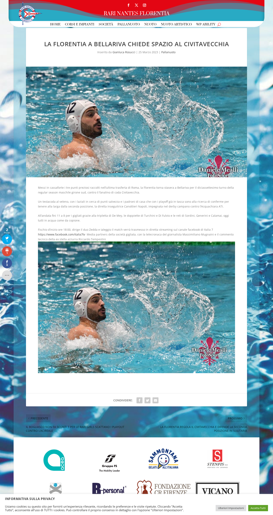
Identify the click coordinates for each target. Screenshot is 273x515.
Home (55, 24)
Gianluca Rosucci (124, 52)
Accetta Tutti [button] (258, 508)
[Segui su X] (136, 5)
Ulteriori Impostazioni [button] (231, 508)
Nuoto (150, 24)
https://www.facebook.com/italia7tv (61, 234)
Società (106, 24)
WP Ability (205, 24)
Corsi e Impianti (79, 24)
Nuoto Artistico (176, 24)
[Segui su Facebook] (128, 5)
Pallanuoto (129, 24)
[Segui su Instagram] (144, 5)
